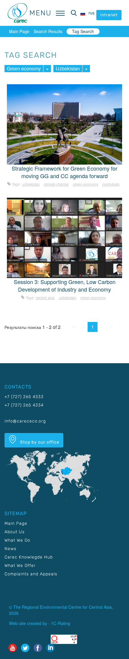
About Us (14, 531)
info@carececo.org (25, 421)
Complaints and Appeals (30, 574)
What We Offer (20, 565)
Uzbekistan (68, 68)
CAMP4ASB (110, 184)
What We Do (17, 540)
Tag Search (83, 31)
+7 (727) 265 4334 (24, 405)
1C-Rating (60, 623)
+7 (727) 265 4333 (24, 396)
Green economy (24, 68)
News (10, 548)
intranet (109, 14)
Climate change (56, 184)
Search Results (48, 31)
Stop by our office (39, 442)
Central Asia (45, 297)
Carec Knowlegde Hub (28, 557)
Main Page (19, 31)
